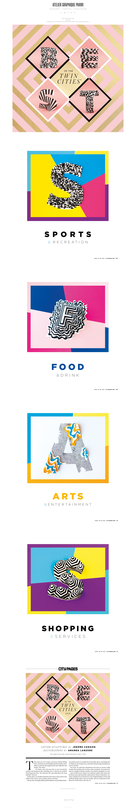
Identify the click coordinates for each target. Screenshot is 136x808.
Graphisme (66, 9)
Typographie (54, 9)
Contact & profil (80, 9)
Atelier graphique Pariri (68, 4)
